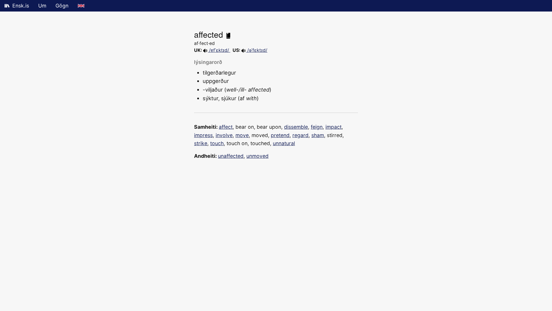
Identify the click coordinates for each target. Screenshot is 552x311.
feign (317, 127)
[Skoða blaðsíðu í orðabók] (228, 34)
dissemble (296, 127)
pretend (280, 135)
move (242, 135)
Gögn (61, 6)
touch (217, 143)
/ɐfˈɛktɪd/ (219, 50)
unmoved (257, 156)
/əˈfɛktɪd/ (256, 50)
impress (203, 135)
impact (333, 127)
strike (200, 143)
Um (42, 6)
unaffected (231, 156)
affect (226, 127)
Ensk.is (20, 6)
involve (224, 135)
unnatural (284, 143)
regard (300, 135)
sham (317, 135)
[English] (81, 6)
